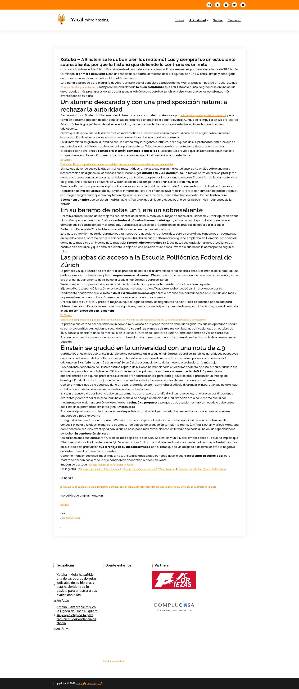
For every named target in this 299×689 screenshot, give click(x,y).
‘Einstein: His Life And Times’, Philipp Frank (202, 469)
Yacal (79, 683)
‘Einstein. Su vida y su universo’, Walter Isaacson (148, 469)
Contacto (234, 20)
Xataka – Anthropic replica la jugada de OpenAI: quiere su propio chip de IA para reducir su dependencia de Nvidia (77, 615)
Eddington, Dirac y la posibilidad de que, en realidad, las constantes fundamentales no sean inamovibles (116, 164)
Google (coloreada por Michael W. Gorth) (111, 464)
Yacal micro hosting (113, 661)
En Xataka (66, 159)
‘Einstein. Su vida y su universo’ (78, 87)
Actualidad (197, 20)
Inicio (179, 20)
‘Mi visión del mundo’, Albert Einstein (99, 469)
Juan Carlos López (70, 517)
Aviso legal (93, 683)
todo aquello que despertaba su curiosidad (203, 115)
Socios (218, 20)
